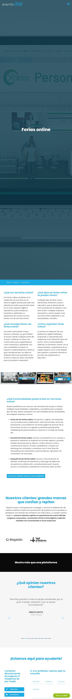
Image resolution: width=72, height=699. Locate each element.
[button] (9, 618)
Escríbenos (14, 695)
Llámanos (14, 689)
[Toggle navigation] (68, 4)
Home (8, 282)
